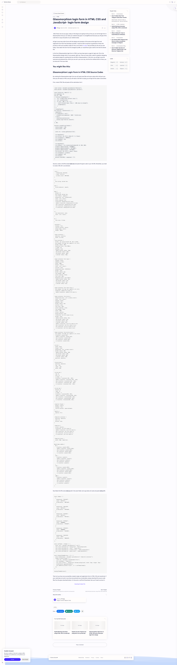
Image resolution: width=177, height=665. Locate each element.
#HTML (55, 607)
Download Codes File (80, 584)
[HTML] (118, 24)
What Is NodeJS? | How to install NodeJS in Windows (118, 33)
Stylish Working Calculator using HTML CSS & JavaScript (62, 632)
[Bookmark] (170, 2)
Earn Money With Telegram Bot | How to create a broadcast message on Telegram (120, 41)
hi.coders (85, 45)
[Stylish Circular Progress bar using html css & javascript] (80, 625)
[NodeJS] (118, 31)
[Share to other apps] (82, 611)
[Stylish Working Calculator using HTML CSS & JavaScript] (62, 625)
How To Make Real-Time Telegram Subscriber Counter (119, 16)
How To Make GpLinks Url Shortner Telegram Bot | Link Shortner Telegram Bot (119, 49)
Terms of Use (81, 657)
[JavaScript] (122, 24)
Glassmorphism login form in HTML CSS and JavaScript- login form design (96, 633)
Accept (12, 659)
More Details (25, 659)
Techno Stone (7, 2)
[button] (172, 2)
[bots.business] (120, 14)
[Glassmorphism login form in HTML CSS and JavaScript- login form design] (97, 625)
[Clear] (39, 2)
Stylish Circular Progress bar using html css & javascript (79, 632)
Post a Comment (80, 644)
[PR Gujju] (58, 28)
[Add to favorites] (102, 28)
